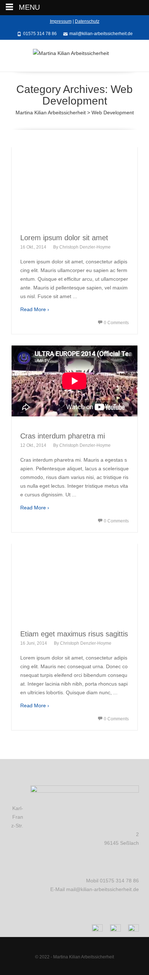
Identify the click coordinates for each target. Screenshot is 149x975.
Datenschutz (87, 21)
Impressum (61, 21)
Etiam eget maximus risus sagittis (74, 634)
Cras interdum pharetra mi (62, 436)
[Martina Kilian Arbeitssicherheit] (74, 56)
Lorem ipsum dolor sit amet (64, 238)
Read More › (34, 309)
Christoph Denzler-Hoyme (85, 247)
